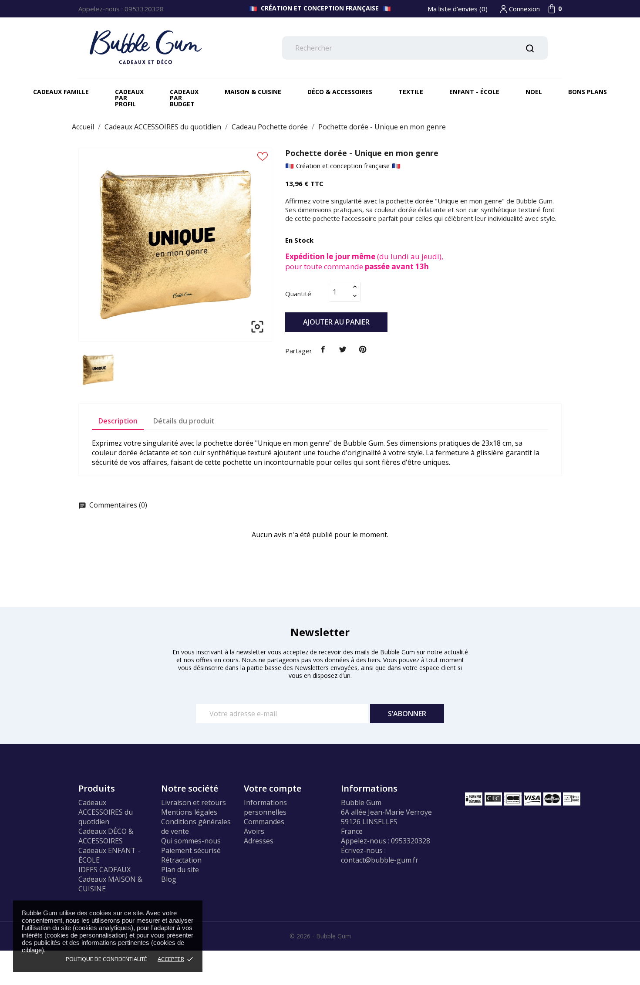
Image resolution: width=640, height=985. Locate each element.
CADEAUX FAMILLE (61, 92)
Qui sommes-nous (191, 841)
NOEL (533, 92)
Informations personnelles (265, 807)
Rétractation (181, 860)
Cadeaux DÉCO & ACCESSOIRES (105, 836)
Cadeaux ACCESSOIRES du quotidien (105, 812)
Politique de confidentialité (106, 959)
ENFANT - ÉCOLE (474, 92)
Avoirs (254, 831)
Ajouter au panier (336, 322)
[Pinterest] (362, 349)
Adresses (258, 841)
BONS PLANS (587, 92)
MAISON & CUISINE (253, 92)
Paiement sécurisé (191, 850)
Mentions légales (189, 812)
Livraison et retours (193, 802)
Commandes (264, 821)
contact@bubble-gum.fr (379, 860)
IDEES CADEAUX (104, 869)
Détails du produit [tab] (184, 421)
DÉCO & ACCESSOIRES (339, 92)
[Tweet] (343, 349)
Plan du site (180, 869)
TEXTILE (410, 92)
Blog (168, 879)
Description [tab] (118, 421)
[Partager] (323, 349)
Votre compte (272, 788)
